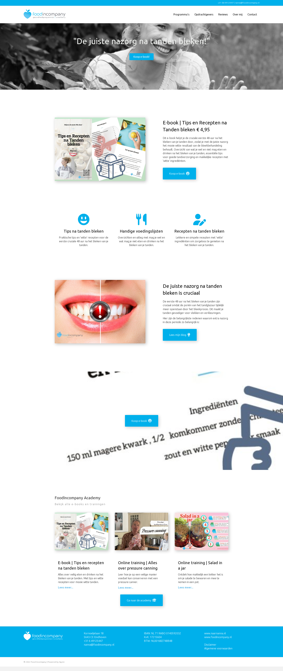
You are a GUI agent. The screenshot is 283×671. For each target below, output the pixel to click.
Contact (252, 14)
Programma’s (181, 14)
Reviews (223, 14)
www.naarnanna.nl (215, 633)
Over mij (238, 14)
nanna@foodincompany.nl (99, 644)
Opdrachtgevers (203, 14)
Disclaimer (210, 644)
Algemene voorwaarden (218, 648)
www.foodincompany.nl (218, 637)
